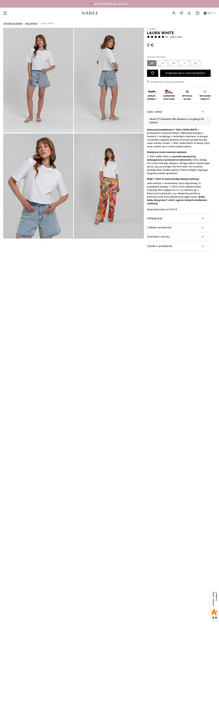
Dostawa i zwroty (158, 236)
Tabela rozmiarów (159, 227)
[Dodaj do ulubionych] (152, 73)
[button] (5, 13)
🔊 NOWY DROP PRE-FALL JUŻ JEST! (110, 3)
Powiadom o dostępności (185, 73)
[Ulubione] (182, 13)
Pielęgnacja (154, 218)
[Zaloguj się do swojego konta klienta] (189, 13)
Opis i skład (154, 112)
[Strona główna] (90, 13)
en (214, 13)
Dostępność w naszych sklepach (167, 81)
